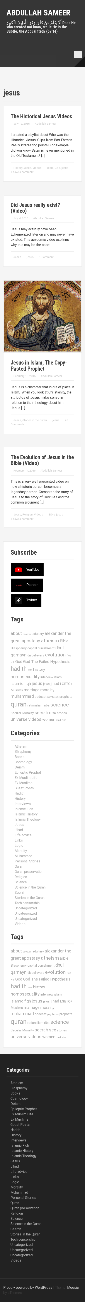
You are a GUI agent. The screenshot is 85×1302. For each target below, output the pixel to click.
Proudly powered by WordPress (27, 1287)
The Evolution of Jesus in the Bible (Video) (42, 460)
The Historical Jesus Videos (41, 116)
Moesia (73, 1287)
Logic (19, 845)
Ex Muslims (23, 783)
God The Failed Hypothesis (46, 661)
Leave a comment (22, 172)
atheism (50, 641)
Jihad (19, 830)
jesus (64, 167)
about (16, 633)
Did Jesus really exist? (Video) (35, 208)
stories (62, 713)
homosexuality (25, 676)
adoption (27, 634)
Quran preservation (29, 872)
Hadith (19, 793)
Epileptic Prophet (28, 772)
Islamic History (26, 814)
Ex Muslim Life (26, 778)
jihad (55, 683)
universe (19, 719)
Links (19, 840)
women (48, 719)
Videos (36, 167)
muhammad (22, 696)
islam (58, 677)
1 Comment (46, 257)
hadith (19, 668)
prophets (66, 697)
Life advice (23, 835)
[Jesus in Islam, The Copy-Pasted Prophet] (42, 316)
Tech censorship (27, 903)
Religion (27, 514)
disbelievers (35, 655)
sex (52, 712)
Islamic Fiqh (24, 809)
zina (64, 720)
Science (21, 882)
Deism (20, 767)
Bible (50, 167)
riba (46, 705)
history (39, 669)
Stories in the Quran (34, 420)
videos (34, 719)
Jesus (27, 167)
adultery (38, 634)
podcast (40, 697)
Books (19, 757)
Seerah (20, 892)
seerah (41, 712)
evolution (55, 655)
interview (47, 677)
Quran (19, 866)
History (18, 167)
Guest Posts (24, 788)
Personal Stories (27, 861)
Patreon (32, 585)
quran (19, 704)
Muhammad (23, 856)
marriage (31, 690)
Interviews (23, 804)
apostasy (31, 640)
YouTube (32, 570)
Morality (21, 851)
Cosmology (23, 762)
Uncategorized (26, 908)
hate (30, 670)
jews (46, 684)
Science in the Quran (30, 887)
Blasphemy (19, 648)
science (59, 704)
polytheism (53, 697)
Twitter (31, 600)
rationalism (35, 705)
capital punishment (40, 648)
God (57, 167)
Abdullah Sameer (38, 12)
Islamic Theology (28, 819)
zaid (58, 720)
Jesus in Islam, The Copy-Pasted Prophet (39, 366)
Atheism (21, 746)
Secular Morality (22, 713)
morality (47, 690)
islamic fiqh (21, 683)
